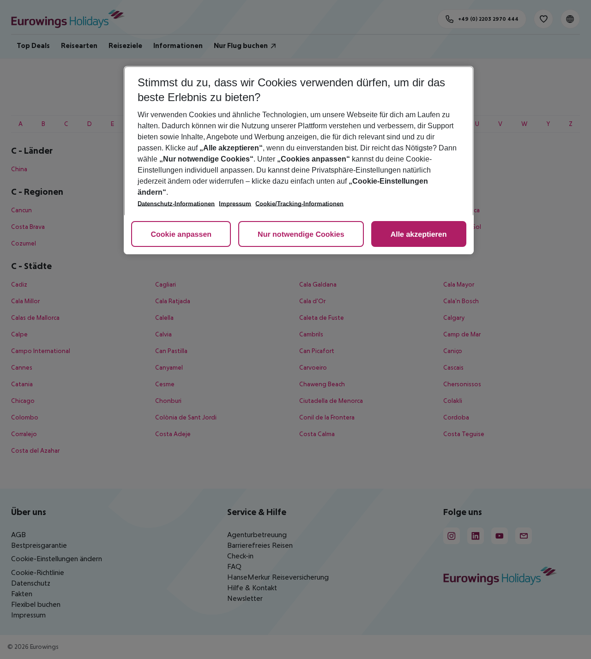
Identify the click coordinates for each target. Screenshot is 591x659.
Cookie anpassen (181, 235)
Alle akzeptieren (419, 235)
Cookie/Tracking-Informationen (299, 203)
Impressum (235, 203)
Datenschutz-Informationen (176, 203)
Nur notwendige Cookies (301, 235)
